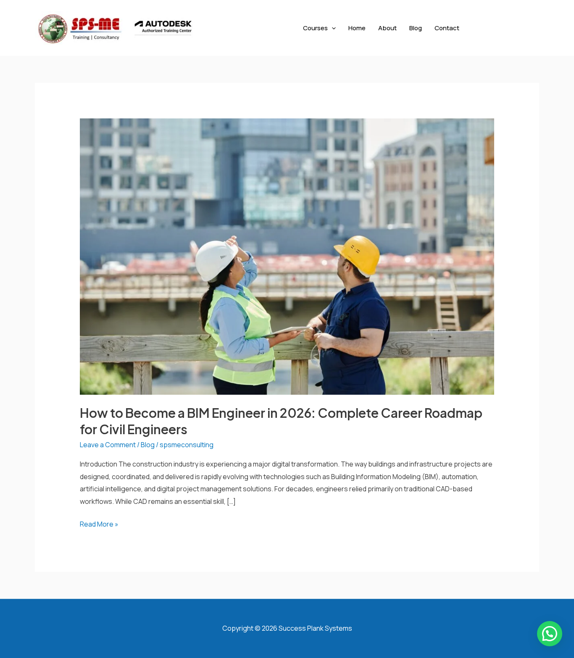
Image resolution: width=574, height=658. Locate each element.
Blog (415, 28)
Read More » (99, 523)
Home (357, 28)
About (387, 28)
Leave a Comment (108, 444)
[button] (332, 28)
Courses (315, 28)
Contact (446, 28)
